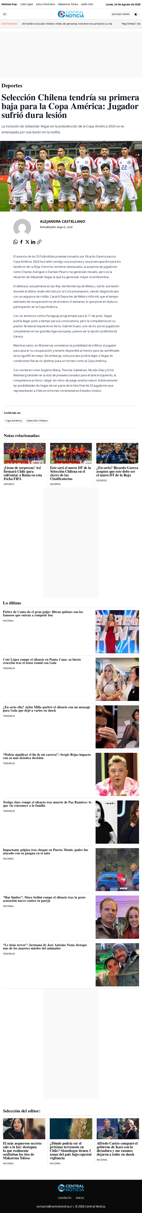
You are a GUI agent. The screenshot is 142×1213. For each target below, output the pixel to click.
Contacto (64, 1198)
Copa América (13, 420)
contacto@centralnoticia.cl (54, 1206)
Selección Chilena (37, 420)
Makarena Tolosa (68, 4)
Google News (121, 14)
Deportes (11, 85)
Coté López (26, 4)
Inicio (80, 1198)
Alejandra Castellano (62, 221)
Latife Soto (87, 4)
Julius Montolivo (45, 4)
